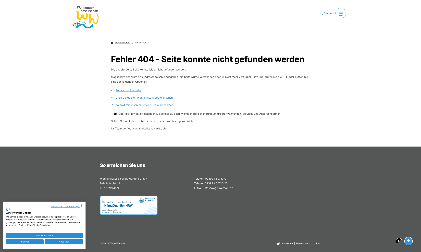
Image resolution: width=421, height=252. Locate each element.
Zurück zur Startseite (128, 90)
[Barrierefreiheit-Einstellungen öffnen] (408, 241)
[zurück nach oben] (408, 233)
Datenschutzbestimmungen (65, 206)
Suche (328, 13)
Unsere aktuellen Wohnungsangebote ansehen (144, 97)
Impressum (287, 243)
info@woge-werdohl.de (218, 188)
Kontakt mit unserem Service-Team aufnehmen (144, 105)
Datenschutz (303, 243)
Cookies (316, 243)
